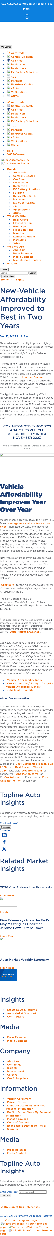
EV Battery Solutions (26, 189)
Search (33, 273)
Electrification (22, 223)
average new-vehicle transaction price (25, 525)
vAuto (17, 206)
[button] (4, 269)
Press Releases (22, 253)
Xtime (17, 213)
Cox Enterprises (17, 1078)
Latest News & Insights (22, 1009)
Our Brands (6, 47)
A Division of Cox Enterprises (20, 1207)
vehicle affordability (20, 690)
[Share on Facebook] (4, 844)
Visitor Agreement (19, 1098)
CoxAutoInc (12, 777)
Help (10, 150)
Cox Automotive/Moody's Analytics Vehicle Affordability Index (30, 685)
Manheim (19, 199)
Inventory (19, 233)
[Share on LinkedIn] (4, 837)
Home (5, 279)
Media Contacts (23, 256)
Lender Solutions (24, 236)
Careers (12, 1074)
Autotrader (20, 172)
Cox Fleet (19, 179)
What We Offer (17, 216)
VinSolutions (21, 209)
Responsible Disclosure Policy (27, 1125)
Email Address (9, 823)
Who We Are (15, 246)
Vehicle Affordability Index (24, 680)
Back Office (20, 219)
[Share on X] (4, 850)
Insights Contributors (27, 260)
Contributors (15, 1016)
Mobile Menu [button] (8, 276)
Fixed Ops (19, 226)
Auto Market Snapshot (24, 631)
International (15, 1071)
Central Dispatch (24, 176)
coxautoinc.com (32, 770)
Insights (12, 263)
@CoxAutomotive (26, 774)
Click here (7, 585)
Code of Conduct (18, 1122)
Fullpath (18, 192)
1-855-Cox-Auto (17, 154)
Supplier (12, 1129)
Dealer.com (20, 182)
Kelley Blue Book (24, 196)
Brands (11, 169)
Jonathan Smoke (32, 377)
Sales (16, 243)
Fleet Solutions (23, 229)
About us (19, 250)
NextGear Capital (24, 202)
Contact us (14, 1064)
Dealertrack (20, 186)
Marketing (19, 240)
